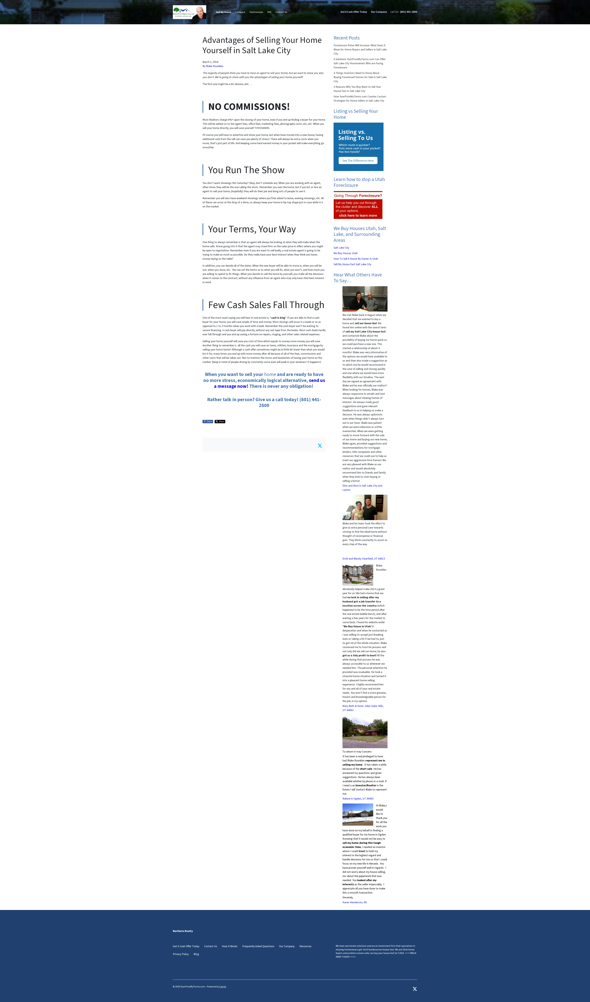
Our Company (379, 12)
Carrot (222, 986)
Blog (196, 954)
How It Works (229, 946)
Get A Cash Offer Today (353, 12)
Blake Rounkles (214, 66)
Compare (240, 12)
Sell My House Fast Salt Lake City (352, 264)
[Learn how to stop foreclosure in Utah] (358, 205)
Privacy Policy (181, 954)
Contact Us (281, 12)
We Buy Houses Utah (346, 253)
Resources (305, 946)
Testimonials (256, 12)
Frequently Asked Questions (258, 946)
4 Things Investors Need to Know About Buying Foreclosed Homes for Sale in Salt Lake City (360, 77)
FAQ (269, 12)
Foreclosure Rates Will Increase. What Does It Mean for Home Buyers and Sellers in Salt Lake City (360, 49)
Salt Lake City (341, 248)
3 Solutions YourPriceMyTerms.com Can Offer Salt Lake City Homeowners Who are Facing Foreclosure (359, 63)
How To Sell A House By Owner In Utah (356, 259)
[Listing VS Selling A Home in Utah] (359, 147)
